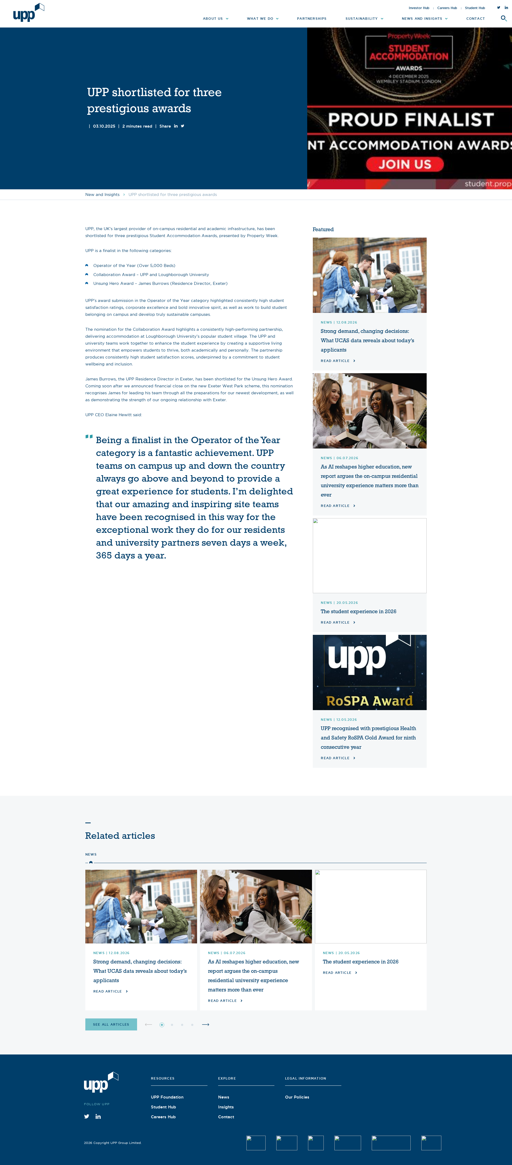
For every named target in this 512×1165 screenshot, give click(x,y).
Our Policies (297, 1097)
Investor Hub (419, 8)
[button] (162, 1025)
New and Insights (102, 194)
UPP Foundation (167, 1097)
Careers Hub (447, 8)
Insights (226, 1107)
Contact (226, 1117)
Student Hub (475, 8)
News (91, 854)
